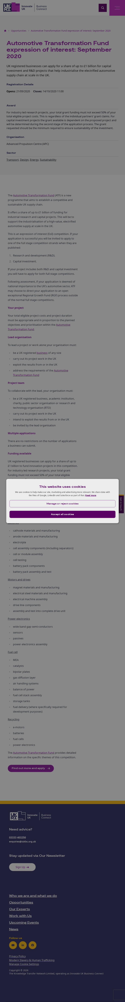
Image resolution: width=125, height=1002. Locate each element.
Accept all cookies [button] (62, 514)
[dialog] (62, 501)
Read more (90, 495)
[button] (62, 503)
